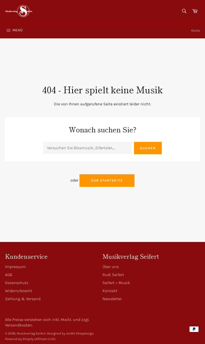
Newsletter (112, 298)
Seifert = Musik (116, 282)
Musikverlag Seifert (31, 333)
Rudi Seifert (113, 274)
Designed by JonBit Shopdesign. (70, 333)
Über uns (110, 266)
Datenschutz (16, 282)
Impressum (15, 266)
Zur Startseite (107, 180)
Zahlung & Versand (22, 298)
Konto (195, 30)
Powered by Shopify (19, 339)
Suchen (148, 148)
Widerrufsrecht (18, 290)
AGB (8, 274)
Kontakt (109, 290)
